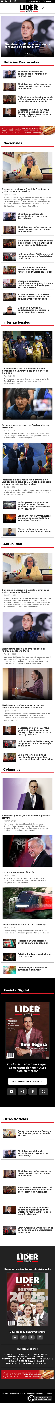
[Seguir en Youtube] (11, 1091)
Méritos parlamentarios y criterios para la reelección (33, 942)
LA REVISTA (23, 1354)
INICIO (10, 1354)
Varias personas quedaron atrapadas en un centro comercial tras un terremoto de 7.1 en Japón (34, 505)
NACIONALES (40, 1354)
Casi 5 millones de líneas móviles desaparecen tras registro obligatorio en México (35, 269)
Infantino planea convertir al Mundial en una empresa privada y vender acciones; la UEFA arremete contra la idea (26, 481)
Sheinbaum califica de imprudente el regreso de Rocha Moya (27, 46)
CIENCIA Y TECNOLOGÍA (20, 1361)
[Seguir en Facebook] (32, 1091)
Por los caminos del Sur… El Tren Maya (24, 924)
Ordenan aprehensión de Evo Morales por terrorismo (26, 426)
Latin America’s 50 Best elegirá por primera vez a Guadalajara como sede (35, 256)
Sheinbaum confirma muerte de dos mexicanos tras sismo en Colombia (34, 86)
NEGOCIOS (45, 1359)
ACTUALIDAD (9, 1359)
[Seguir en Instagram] (22, 1091)
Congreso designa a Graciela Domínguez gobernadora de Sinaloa (25, 190)
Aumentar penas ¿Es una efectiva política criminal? (26, 816)
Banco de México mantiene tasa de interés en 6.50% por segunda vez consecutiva (34, 296)
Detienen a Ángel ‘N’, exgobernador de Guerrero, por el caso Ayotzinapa (33, 310)
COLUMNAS (37, 1356)
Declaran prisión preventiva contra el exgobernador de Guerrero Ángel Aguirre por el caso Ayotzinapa (35, 113)
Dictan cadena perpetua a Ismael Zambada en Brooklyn (34, 530)
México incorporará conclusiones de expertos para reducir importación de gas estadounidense (35, 284)
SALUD (40, 1361)
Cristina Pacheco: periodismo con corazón (34, 955)
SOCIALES (41, 1363)
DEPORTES (11, 1363)
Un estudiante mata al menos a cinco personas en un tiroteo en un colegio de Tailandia (25, 370)
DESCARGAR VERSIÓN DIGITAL (27, 1081)
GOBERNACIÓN (27, 1359)
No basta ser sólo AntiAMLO (18, 872)
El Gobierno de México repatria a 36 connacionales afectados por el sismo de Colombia (35, 99)
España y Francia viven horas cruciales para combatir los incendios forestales (34, 518)
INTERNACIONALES (17, 1356)
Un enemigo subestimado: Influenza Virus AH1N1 (33, 968)
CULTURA (27, 1363)
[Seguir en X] (43, 1091)
